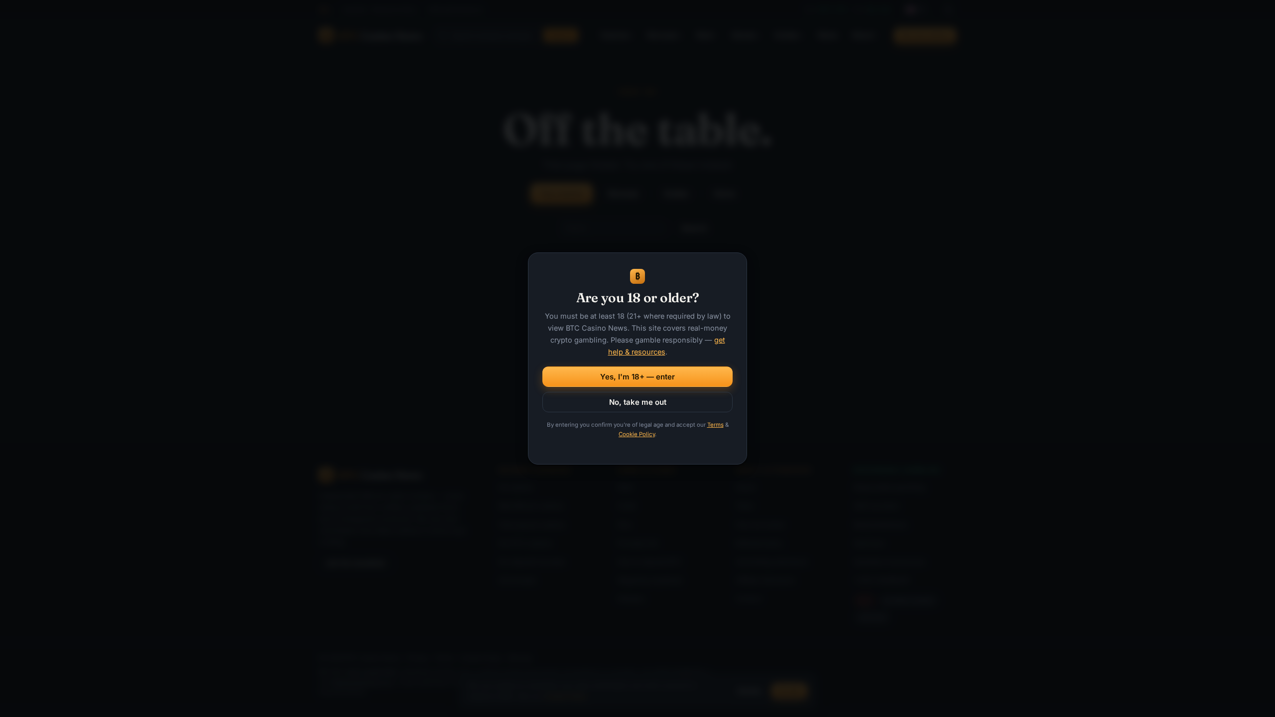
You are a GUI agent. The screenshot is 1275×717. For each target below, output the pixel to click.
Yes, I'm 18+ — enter (637, 376)
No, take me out (637, 402)
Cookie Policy (637, 434)
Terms (715, 424)
